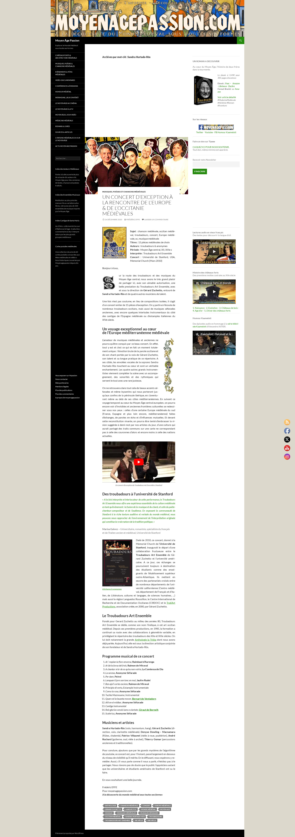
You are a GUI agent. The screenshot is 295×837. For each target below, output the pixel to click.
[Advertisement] (136, 101)
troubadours (155, 817)
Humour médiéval (63, 92)
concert (146, 806)
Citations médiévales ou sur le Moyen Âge (67, 139)
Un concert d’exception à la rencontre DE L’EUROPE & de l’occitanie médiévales (137, 205)
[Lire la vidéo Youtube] (138, 462)
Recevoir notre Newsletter (204, 160)
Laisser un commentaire (156, 219)
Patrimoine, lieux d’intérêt (67, 97)
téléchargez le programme (112, 589)
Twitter (199, 132)
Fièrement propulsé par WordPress (69, 833)
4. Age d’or (198, 310)
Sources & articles (63, 132)
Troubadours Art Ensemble (117, 820)
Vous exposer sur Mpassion (66, 375)
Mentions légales (62, 386)
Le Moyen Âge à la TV (64, 109)
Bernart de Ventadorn (144, 698)
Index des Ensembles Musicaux (67, 195)
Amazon (236, 83)
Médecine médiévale (64, 121)
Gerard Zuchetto (113, 809)
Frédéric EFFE (133, 219)
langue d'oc (131, 809)
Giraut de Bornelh (148, 709)
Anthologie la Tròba (145, 639)
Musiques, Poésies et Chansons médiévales (124, 192)
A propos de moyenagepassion (67, 397)
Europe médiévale (163, 806)
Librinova (223, 86)
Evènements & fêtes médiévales (63, 73)
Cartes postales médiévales (66, 246)
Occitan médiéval (113, 817)
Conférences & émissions (66, 86)
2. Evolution (212, 308)
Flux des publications (63, 390)
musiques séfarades (149, 813)
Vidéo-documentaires (65, 80)
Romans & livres (62, 126)
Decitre (231, 86)
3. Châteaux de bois (228, 308)
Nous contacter (61, 379)
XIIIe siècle (151, 820)
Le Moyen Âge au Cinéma (66, 103)
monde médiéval (148, 809)
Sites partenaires (62, 383)
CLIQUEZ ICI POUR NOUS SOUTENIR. (211, 147)
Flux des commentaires (64, 394)
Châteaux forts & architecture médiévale (66, 56)
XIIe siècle (139, 820)
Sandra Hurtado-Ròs (135, 817)
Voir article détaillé (227, 97)
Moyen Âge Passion (67, 40)
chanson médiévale (129, 806)
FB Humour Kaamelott (225, 132)
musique (109, 813)
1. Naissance (199, 308)
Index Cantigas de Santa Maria (67, 220)
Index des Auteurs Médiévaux (67, 169)
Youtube (209, 132)
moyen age (165, 809)
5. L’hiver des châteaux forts (217, 310)
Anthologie (110, 806)
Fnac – (228, 83)
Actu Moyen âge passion (66, 146)
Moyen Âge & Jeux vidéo (65, 115)
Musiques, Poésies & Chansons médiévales (65, 65)
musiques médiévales (126, 813)
